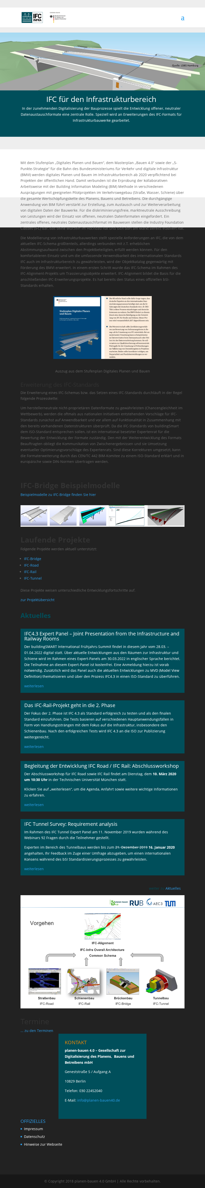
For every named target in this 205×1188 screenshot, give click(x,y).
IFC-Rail (30, 571)
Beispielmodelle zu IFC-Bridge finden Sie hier (58, 494)
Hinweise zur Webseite (43, 1144)
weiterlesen (34, 686)
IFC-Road (31, 565)
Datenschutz (34, 1136)
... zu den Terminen (36, 1030)
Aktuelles (173, 888)
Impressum (33, 1128)
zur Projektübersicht (37, 599)
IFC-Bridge (32, 558)
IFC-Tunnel (33, 578)
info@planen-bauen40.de (98, 1100)
